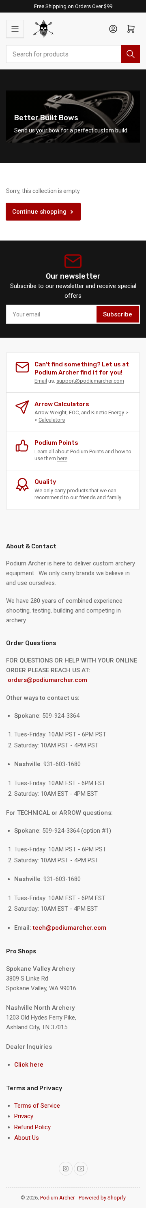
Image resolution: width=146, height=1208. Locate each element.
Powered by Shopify (102, 1198)
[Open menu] (15, 29)
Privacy (23, 1116)
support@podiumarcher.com (90, 381)
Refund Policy (32, 1127)
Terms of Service (37, 1105)
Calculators (52, 420)
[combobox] (73, 54)
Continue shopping (39, 211)
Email (40, 381)
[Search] (131, 54)
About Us (26, 1137)
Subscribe (117, 314)
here (62, 458)
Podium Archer (57, 1198)
